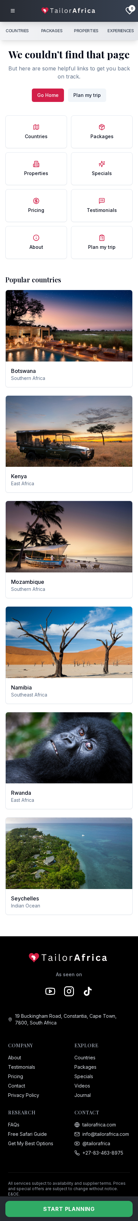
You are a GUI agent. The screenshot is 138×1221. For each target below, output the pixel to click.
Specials (83, 1076)
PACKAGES (52, 30)
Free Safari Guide (27, 1134)
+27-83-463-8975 (102, 1153)
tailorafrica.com (99, 1124)
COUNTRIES (17, 30)
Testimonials (21, 1067)
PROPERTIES (86, 30)
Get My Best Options (30, 1143)
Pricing (15, 1076)
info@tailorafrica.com (105, 1134)
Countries (84, 1057)
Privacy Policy (23, 1095)
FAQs (13, 1124)
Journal (82, 1095)
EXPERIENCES (121, 30)
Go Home (48, 95)
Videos (82, 1086)
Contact (16, 1086)
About (14, 1057)
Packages (85, 1067)
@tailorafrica (96, 1143)
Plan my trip (87, 95)
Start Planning (69, 1209)
